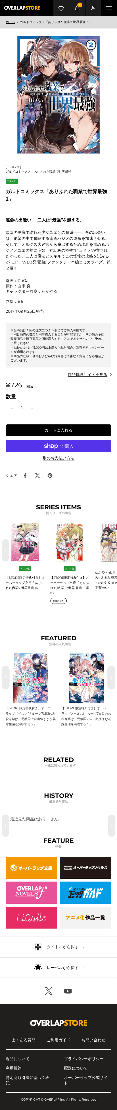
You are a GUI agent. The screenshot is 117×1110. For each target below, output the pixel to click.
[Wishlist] (61, 8)
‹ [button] (5, 550)
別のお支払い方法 (58, 458)
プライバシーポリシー (84, 1058)
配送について (76, 1068)
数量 (11, 396)
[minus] (11, 408)
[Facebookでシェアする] (25, 475)
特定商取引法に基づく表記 (27, 1080)
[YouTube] (68, 991)
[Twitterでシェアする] (37, 475)
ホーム (10, 22)
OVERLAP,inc (54, 1099)
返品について (18, 1058)
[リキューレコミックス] (31, 918)
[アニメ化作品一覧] (85, 918)
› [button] (111, 550)
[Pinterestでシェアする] (50, 475)
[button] (58, 430)
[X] (49, 991)
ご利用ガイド (58, 1040)
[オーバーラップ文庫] (31, 868)
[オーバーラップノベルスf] (31, 893)
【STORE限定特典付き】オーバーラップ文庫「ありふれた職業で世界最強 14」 (25, 583)
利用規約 (14, 1068)
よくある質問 (23, 1040)
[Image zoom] (58, 95)
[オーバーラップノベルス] (85, 868)
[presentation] (6, 677)
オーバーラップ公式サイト (86, 1080)
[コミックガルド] (85, 893)
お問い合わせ (93, 1040)
